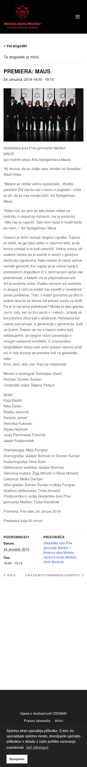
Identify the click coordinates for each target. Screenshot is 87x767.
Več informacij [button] (37, 747)
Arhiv (59, 721)
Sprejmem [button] (16, 759)
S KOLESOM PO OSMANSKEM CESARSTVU (53, 575)
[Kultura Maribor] (22, 16)
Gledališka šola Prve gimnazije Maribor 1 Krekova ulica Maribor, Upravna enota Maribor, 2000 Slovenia (60, 552)
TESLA (10, 575)
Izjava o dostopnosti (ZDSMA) (43, 713)
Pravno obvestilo (37, 721)
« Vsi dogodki (15, 45)
